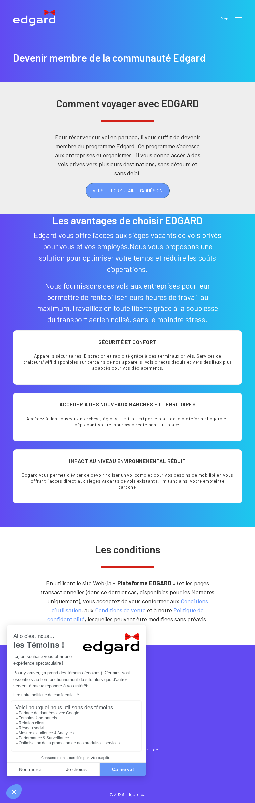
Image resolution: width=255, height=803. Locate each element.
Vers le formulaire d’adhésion (128, 190)
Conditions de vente (120, 610)
